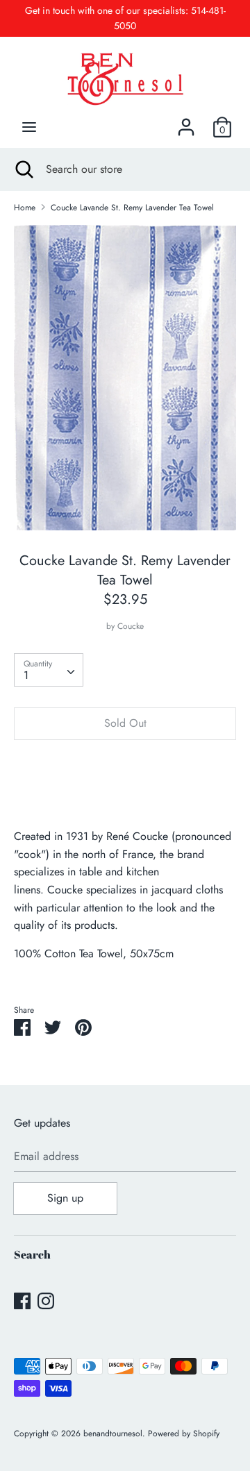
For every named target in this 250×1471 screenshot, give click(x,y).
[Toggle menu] (29, 127)
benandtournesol (112, 1433)
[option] (125, 377)
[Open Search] (22, 169)
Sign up (65, 1198)
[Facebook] (22, 1301)
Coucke (130, 626)
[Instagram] (46, 1301)
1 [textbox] (26, 675)
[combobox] (48, 670)
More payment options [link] (125, 798)
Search (32, 1254)
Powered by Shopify (183, 1433)
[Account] (186, 122)
